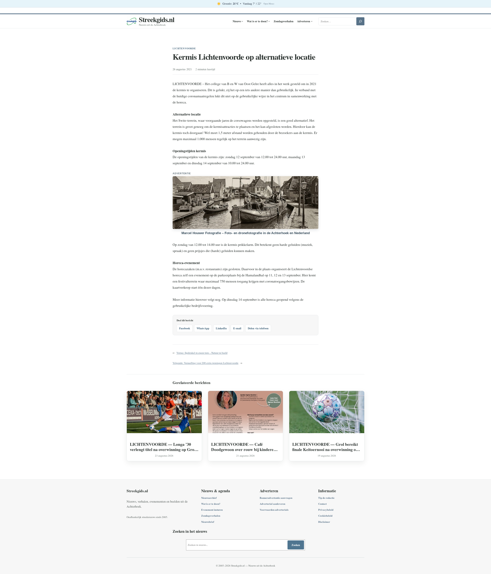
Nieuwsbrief (207, 522)
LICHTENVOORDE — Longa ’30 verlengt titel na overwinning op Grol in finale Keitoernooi (162, 447)
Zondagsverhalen (210, 515)
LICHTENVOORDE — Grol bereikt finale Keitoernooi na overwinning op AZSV (325, 447)
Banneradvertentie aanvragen (276, 498)
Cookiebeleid (325, 515)
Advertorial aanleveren (272, 503)
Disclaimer (324, 522)
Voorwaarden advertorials (274, 509)
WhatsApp (203, 328)
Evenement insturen (212, 509)
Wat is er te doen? (210, 503)
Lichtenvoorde (184, 48)
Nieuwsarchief (209, 498)
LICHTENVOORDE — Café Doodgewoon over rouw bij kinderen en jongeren (243, 447)
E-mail (237, 328)
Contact (322, 503)
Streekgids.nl (156, 19)
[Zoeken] (360, 21)
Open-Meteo (269, 3)
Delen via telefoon (258, 328)
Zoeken (296, 545)
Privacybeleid (325, 509)
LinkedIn (221, 328)
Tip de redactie (326, 498)
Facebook (184, 328)
